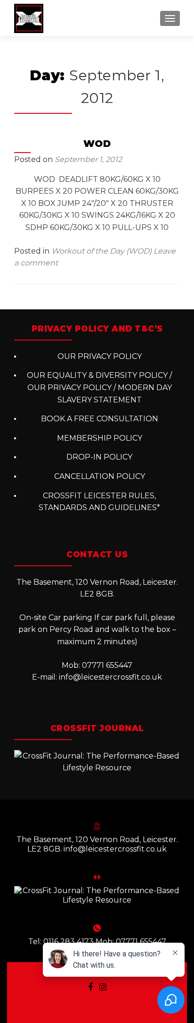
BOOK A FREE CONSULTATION (99, 418)
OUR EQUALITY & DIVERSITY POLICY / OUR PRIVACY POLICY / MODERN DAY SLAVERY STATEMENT (99, 387)
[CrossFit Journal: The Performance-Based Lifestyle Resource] (97, 761)
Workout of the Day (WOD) (101, 251)
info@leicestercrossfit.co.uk (110, 677)
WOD (97, 143)
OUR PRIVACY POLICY (99, 356)
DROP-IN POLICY (99, 456)
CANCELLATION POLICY (99, 476)
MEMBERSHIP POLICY (99, 438)
